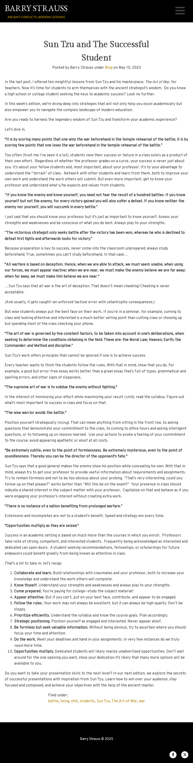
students (87, 701)
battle (53, 701)
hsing (64, 701)
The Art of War (124, 701)
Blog (109, 67)
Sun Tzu (103, 701)
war (142, 701)
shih (74, 701)
